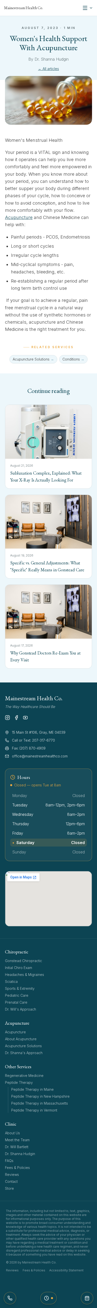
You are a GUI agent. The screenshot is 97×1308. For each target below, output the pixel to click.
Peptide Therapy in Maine (32, 1089)
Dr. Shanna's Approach (24, 1053)
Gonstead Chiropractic (23, 961)
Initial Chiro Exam (18, 968)
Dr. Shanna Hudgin (20, 1154)
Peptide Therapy (19, 1082)
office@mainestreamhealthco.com (40, 756)
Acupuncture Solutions (23, 1046)
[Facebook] (16, 717)
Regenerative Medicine (24, 1075)
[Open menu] (87, 7)
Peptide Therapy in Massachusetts (39, 1103)
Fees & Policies (17, 1167)
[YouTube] (25, 717)
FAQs (9, 1161)
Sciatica (11, 981)
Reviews (12, 1174)
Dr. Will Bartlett (16, 1147)
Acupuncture (19, 217)
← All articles (48, 69)
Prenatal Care (16, 1002)
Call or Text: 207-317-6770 (33, 740)
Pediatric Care (16, 995)
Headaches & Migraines (24, 974)
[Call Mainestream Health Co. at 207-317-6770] (10, 1298)
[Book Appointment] (87, 1298)
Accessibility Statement (66, 1270)
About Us (12, 1133)
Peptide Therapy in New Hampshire (40, 1096)
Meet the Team (17, 1140)
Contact (11, 1181)
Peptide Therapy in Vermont (34, 1110)
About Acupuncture (21, 1039)
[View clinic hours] (48, 1298)
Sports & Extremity (20, 988)
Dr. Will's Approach (20, 1009)
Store (9, 1188)
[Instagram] (7, 717)
